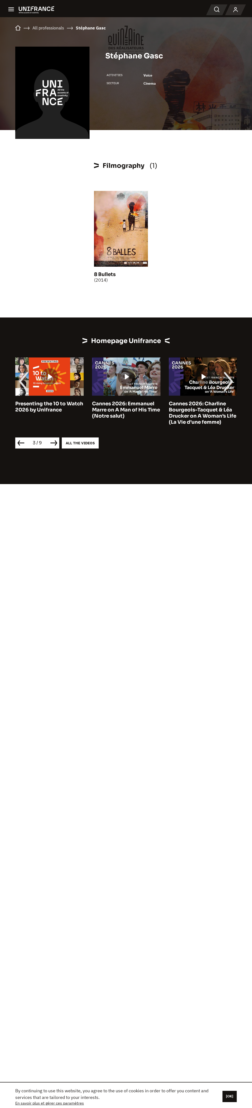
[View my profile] (235, 9)
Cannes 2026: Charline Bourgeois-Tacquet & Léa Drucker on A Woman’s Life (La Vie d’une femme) (202, 413)
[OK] (229, 1096)
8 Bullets (105, 274)
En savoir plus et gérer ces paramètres (49, 1103)
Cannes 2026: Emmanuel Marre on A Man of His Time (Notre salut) (126, 410)
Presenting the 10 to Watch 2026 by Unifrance (49, 407)
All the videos (80, 443)
